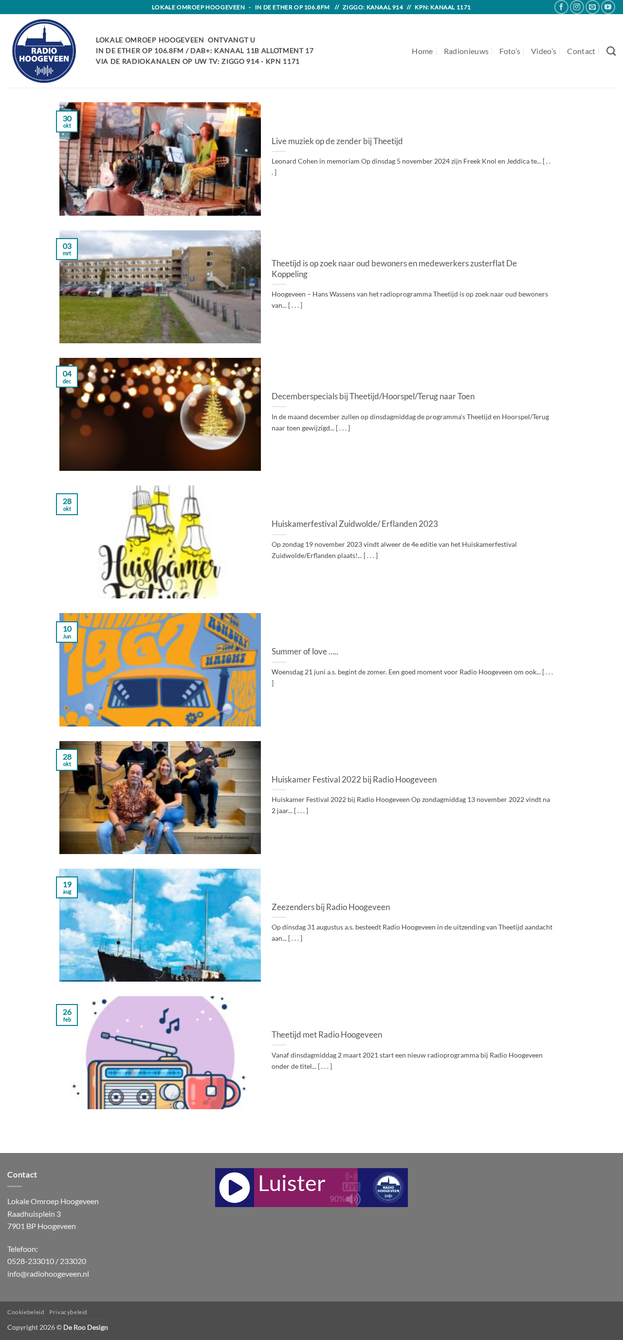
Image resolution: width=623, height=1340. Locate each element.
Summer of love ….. (305, 651)
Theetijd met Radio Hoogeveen (327, 1035)
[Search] (611, 50)
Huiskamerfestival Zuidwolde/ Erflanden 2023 (355, 524)
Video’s (543, 51)
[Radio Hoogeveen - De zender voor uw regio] (44, 51)
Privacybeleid (68, 1312)
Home (422, 51)
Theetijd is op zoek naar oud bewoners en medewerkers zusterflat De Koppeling (394, 269)
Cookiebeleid (25, 1312)
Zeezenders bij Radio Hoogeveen (331, 907)
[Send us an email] (593, 7)
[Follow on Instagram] (577, 7)
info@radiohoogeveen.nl (48, 1273)
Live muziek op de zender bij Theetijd (337, 141)
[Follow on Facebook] (561, 7)
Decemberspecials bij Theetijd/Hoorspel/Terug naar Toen (373, 396)
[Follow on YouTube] (608, 7)
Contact (581, 51)
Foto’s (509, 51)
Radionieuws (466, 51)
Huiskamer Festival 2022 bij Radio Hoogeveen (354, 779)
